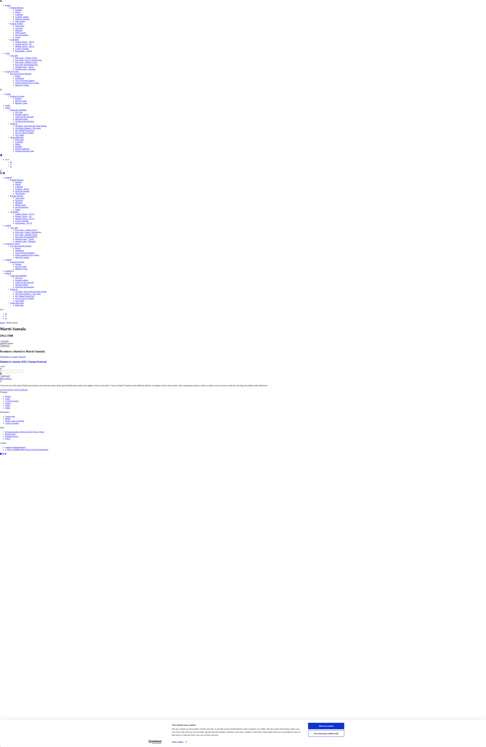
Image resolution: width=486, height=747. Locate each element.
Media (17, 144)
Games (8, 94)
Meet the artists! (21, 119)
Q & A (8, 439)
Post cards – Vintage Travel (26, 58)
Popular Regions (16, 8)
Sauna (17, 37)
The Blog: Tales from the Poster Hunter (31, 126)
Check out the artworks (24, 117)
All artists (5, 341)
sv (11, 166)
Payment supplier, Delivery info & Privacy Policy (25, 432)
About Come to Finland (14, 421)
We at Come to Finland (24, 133)
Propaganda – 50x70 (23, 51)
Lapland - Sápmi (21, 17)
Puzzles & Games (17, 96)
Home (2, 323)
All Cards (14, 55)
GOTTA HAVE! (7, 390)
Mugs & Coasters (22, 85)
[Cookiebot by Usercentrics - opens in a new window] (155, 742)
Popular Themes (16, 24)
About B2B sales (17, 137)
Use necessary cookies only (326, 733)
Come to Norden (22, 49)
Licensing (19, 142)
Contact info (10, 416)
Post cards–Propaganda (26, 65)
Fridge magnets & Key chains (27, 83)
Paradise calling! (21, 114)
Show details (177, 742)
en (11, 162)
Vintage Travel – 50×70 (24, 214)
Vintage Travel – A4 (23, 44)
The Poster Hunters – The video (28, 128)
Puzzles (18, 99)
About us (13, 124)
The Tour (19, 112)
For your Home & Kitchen (20, 74)
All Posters (14, 39)
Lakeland (19, 14)
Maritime (18, 30)
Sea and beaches (21, 35)
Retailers (18, 146)
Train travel (19, 26)
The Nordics (20, 21)
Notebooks (19, 78)
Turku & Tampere (22, 19)
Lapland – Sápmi (22, 189)
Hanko (18, 12)
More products (6, 379)
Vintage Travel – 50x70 (24, 42)
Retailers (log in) (11, 436)
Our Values (19, 135)
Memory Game (21, 103)
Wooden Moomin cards (24, 151)
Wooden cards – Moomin (25, 69)
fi (10, 164)
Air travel (19, 28)
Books (17, 76)
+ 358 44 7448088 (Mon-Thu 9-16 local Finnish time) (26, 450)
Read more (5, 346)
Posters (8, 5)
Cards (7, 53)
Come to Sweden (12, 423)
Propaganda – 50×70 (23, 223)
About (7, 108)
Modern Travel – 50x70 (24, 46)
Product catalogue (22, 149)
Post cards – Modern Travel (26, 62)
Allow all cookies (326, 726)
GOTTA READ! (21, 390)
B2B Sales (19, 140)
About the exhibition (18, 110)
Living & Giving (11, 71)
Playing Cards (20, 101)
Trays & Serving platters (25, 81)
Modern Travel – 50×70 (24, 219)
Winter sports (20, 33)
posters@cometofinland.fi (15, 447)
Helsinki (18, 10)
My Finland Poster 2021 (25, 130)
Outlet (7, 105)
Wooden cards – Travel (24, 67)
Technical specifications (24, 121)
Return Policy (10, 434)
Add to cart (5, 376)
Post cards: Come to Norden (28, 60)
